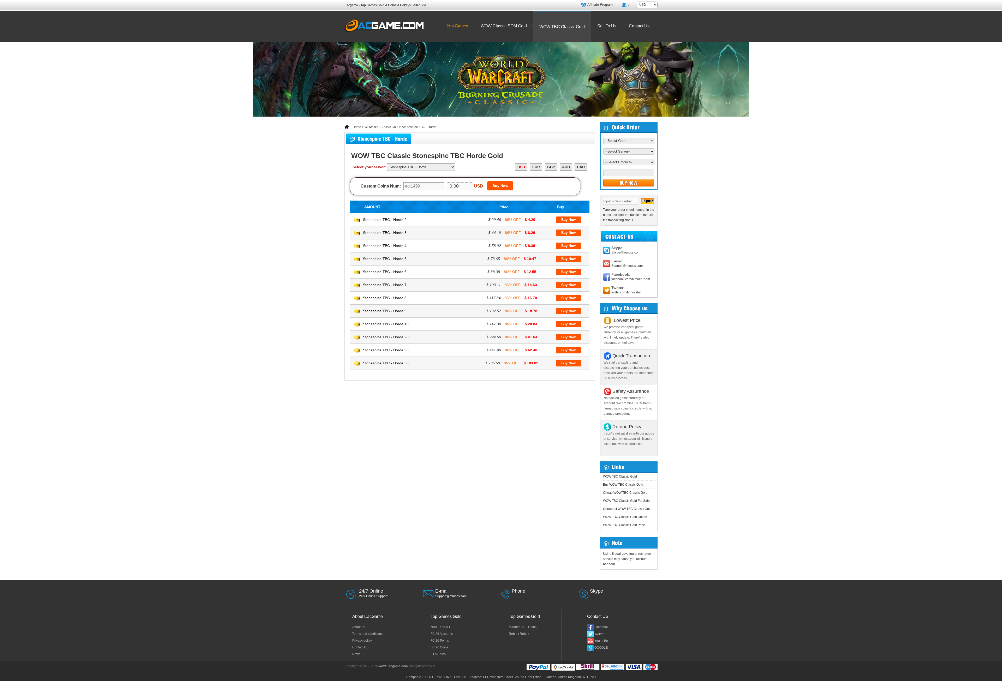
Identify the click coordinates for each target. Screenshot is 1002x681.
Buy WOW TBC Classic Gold (623, 484)
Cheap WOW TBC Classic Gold (625, 493)
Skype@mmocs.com (625, 252)
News (356, 654)
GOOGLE (601, 647)
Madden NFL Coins (522, 627)
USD (521, 167)
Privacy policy (362, 640)
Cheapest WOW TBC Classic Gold (627, 509)
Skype (596, 591)
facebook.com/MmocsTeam (630, 279)
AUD (566, 167)
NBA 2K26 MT (440, 627)
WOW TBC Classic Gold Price (624, 525)
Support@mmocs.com (627, 266)
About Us (358, 627)
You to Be (601, 641)
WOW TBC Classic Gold (381, 127)
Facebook (601, 627)
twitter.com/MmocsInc (626, 292)
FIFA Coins (438, 654)
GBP (551, 167)
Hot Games (457, 26)
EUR (536, 167)
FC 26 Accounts (442, 634)
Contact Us (639, 26)
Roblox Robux (519, 634)
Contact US (360, 647)
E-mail (442, 591)
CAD (581, 167)
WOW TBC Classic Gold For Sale (626, 501)
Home (356, 127)
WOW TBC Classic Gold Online (625, 517)
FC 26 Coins (439, 647)
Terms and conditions (367, 634)
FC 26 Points (440, 640)
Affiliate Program (600, 5)
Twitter (599, 634)
